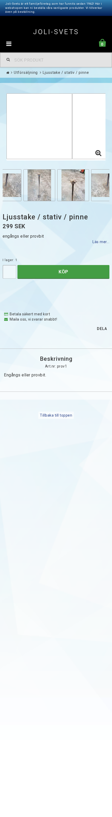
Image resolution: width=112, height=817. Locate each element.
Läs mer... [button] (100, 242)
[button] (98, 153)
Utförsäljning (26, 72)
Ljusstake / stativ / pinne (66, 72)
